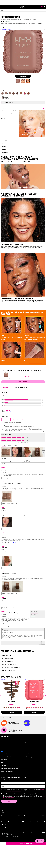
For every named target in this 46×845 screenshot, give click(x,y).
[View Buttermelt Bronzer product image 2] (23, 81)
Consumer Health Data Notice (7, 757)
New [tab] (5, 89)
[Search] (1, 7)
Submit (9, 801)
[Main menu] (44, 6)
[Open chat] (40, 841)
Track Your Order (4, 748)
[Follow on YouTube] (23, 821)
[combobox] (22, 10)
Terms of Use (3, 762)
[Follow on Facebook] (8, 822)
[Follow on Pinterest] (30, 822)
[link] (41, 7)
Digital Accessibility (28, 757)
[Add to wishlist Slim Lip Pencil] (21, 680)
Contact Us (3, 739)
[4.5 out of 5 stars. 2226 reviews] (11, 704)
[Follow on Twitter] (15, 822)
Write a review (12, 25)
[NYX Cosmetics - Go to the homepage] (22, 7)
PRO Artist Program (28, 745)
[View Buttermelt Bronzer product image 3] (28, 81)
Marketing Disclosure (20, 790)
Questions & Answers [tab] (20, 387)
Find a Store (20, 815)
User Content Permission (19, 836)
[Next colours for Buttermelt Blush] (44, 708)
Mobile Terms (43, 794)
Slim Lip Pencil (11, 701)
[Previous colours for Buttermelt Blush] (25, 708)
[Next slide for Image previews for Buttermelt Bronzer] (31, 81)
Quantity (2, 842)
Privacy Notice (8, 791)
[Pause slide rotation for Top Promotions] (22, 4)
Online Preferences (28, 754)
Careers (25, 751)
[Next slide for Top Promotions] (43, 3)
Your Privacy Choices (7, 751)
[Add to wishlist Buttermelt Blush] (44, 680)
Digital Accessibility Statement (7, 771)
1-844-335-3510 (42, 815)
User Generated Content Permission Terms (9, 768)
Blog (25, 742)
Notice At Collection (5, 754)
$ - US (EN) (4, 827)
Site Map (7, 836)
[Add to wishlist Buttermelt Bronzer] (44, 30)
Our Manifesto (27, 739)
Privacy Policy (4, 759)
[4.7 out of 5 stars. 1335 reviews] (34, 704)
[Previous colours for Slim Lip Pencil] (2, 708)
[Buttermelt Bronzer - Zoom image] (23, 51)
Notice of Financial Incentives (16, 791)
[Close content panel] (44, 2)
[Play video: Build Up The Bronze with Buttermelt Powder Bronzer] (23, 176)
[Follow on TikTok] (37, 822)
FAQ (2, 742)
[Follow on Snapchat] (44, 822)
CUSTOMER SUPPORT (5, 736)
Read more (40, 23)
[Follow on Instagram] (1, 822)
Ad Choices (3, 765)
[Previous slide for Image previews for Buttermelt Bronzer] (14, 81)
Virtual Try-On (25, 76)
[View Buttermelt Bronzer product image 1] (18, 81)
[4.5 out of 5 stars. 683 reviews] (27, 376)
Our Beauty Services (28, 748)
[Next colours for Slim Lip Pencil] (21, 708)
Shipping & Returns (5, 745)
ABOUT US (26, 736)
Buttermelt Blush (34, 701)
